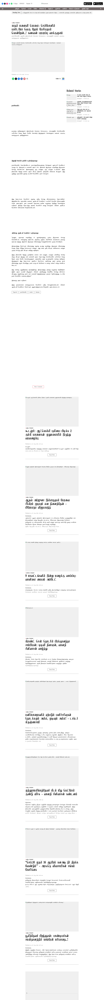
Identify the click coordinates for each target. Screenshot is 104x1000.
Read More (52, 455)
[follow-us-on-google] (63, 78)
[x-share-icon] (16, 79)
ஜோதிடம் (50, 9)
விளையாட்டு (42, 9)
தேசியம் (24, 9)
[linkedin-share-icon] (21, 79)
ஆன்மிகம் (57, 9)
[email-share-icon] (24, 79)
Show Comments (38, 386)
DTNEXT (22, 3)
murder (31, 292)
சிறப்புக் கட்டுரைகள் (74, 9)
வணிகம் (64, 9)
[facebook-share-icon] (19, 79)
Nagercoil (15, 292)
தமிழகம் (17, 9)
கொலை (38, 292)
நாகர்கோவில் (23, 292)
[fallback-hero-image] (72, 97)
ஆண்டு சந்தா (85, 9)
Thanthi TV (29, 3)
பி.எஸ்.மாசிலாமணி (64, 880)
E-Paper (16, 3)
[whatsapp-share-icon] (13, 79)
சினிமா (35, 9)
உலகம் (29, 9)
